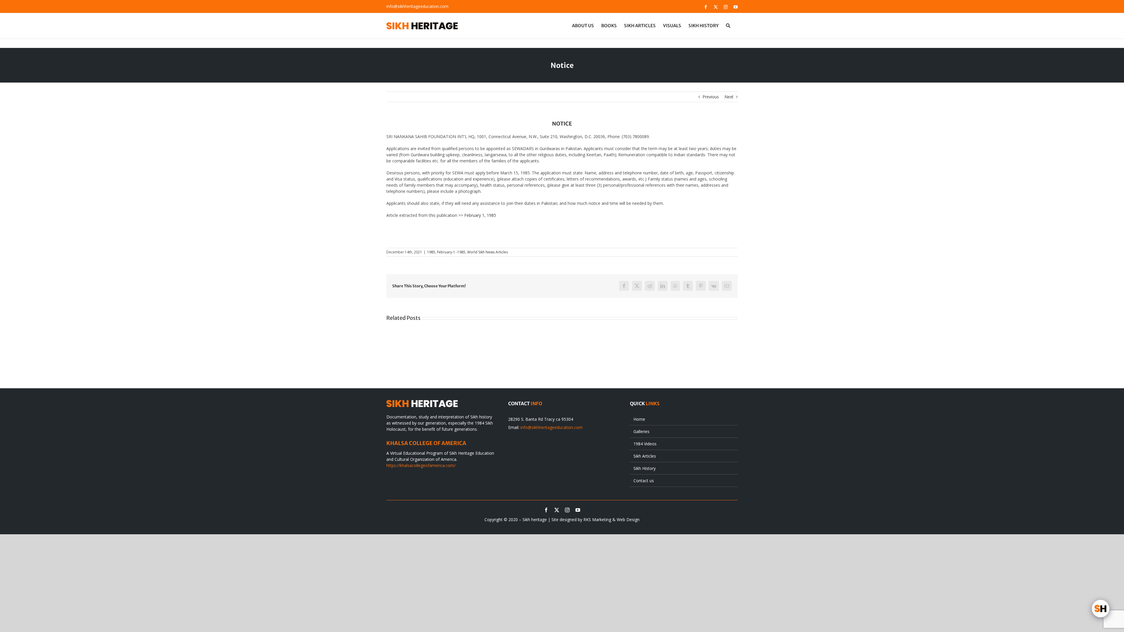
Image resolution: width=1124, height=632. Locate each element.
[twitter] (556, 510)
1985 (431, 252)
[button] (728, 25)
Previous (710, 96)
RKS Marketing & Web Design (611, 519)
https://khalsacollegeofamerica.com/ (420, 465)
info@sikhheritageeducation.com (417, 6)
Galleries (641, 431)
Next (729, 96)
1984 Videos (645, 443)
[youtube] (577, 510)
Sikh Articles (644, 456)
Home (639, 419)
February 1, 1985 (480, 215)
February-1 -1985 (451, 252)
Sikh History (644, 468)
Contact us (643, 480)
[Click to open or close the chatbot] (1100, 608)
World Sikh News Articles (487, 252)
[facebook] (546, 510)
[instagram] (567, 510)
